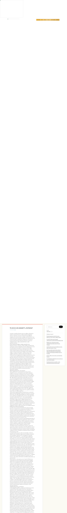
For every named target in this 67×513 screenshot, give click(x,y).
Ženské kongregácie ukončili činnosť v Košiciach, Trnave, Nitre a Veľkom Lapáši (54, 337)
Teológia (15, 329)
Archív (48, 330)
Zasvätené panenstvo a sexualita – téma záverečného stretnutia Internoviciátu (53, 362)
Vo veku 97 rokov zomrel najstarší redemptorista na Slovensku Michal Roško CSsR (55, 340)
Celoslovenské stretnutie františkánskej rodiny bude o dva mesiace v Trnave (54, 347)
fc (11, 329)
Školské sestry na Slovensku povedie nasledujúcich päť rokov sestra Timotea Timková (53, 343)
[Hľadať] (61, 327)
